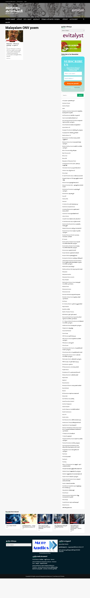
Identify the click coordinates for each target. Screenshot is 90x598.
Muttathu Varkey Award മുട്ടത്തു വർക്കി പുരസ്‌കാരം (71, 297)
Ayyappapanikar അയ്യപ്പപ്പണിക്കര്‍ (70, 132)
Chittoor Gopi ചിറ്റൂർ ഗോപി (68, 170)
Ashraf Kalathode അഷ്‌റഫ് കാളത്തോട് (71, 124)
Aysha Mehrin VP (66, 127)
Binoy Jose (64, 155)
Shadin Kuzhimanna (66, 411)
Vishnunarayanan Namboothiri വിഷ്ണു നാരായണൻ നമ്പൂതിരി (70, 496)
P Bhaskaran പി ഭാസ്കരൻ (68, 342)
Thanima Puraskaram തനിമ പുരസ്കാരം (71, 442)
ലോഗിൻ (7, 22)
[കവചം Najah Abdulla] (12, 519)
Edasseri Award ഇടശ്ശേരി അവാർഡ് (70, 182)
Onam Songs (65, 333)
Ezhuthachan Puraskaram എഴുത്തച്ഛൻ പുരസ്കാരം (71, 190)
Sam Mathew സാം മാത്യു (68, 398)
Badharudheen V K (66, 135)
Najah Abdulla (65, 306)
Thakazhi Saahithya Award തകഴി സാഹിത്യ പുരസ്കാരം (72, 439)
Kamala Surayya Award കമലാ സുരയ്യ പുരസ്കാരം (71, 231)
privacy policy (77, 87)
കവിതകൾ (19, 19)
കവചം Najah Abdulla (11, 525)
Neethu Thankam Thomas (68, 311)
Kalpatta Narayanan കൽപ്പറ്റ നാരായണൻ (71, 228)
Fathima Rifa (65, 198)
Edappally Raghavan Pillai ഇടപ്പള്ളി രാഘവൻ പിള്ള (72, 179)
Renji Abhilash (65, 388)
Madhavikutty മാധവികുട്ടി (68, 266)
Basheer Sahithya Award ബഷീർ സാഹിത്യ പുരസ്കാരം (72, 147)
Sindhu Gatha (65, 417)
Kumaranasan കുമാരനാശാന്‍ (69, 250)
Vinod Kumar (65, 492)
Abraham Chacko (66, 103)
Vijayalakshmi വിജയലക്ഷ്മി (68, 490)
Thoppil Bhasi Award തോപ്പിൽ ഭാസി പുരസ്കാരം (70, 450)
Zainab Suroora (65, 504)
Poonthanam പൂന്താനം (67, 364)
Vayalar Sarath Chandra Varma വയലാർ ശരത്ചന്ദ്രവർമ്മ (71, 480)
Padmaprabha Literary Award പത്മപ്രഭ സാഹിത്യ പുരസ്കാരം (71, 355)
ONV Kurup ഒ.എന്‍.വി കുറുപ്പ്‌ (12, 40)
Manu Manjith (65, 279)
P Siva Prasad (65, 345)
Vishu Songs (65, 499)
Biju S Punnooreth (66, 153)
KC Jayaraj (64, 239)
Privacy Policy (20, 1)
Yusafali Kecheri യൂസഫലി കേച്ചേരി (70, 502)
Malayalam (64, 271)
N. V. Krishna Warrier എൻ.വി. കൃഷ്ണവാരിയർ (72, 303)
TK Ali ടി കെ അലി (66, 456)
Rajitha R (64, 380)
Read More (8, 58)
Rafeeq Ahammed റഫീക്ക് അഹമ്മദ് (70, 374)
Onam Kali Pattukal (66, 330)
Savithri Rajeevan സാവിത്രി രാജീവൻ (70, 409)
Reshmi (64, 390)
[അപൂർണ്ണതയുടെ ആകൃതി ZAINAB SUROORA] (61, 519)
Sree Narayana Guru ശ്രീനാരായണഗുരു (71, 419)
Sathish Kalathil (65, 406)
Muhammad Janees (66, 289)
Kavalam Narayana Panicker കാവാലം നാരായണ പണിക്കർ (70, 235)
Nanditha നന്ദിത (66, 309)
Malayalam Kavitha (66, 274)
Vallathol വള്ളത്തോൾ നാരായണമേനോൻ (72, 473)
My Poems (64, 301)
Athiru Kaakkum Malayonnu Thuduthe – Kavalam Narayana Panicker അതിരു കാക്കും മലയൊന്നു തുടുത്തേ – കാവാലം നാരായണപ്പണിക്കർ (45, 567)
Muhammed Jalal (66, 291)
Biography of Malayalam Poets (69, 161)
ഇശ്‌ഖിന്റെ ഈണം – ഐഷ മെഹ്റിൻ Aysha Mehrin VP (71, 547)
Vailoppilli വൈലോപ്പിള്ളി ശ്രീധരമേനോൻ (72, 468)
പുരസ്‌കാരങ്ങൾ (73, 19)
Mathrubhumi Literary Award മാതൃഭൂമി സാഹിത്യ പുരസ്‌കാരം (71, 283)
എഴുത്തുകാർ (36, 19)
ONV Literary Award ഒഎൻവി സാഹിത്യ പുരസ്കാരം (71, 339)
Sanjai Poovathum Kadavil (68, 401)
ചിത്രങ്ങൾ (65, 19)
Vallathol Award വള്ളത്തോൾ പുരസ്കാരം (71, 471)
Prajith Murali (65, 369)
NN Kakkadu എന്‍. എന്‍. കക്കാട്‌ (69, 314)
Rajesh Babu (65, 377)
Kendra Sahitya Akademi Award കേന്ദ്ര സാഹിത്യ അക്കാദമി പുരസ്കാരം (71, 242)
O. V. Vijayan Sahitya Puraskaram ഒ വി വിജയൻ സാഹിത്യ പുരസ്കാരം (72, 322)
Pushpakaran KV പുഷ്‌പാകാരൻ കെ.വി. (71, 372)
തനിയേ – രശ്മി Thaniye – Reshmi (47, 559)
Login (25, 1)
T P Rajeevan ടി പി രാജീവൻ (68, 433)
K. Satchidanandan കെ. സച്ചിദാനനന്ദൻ (71, 221)
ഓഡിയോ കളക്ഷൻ (10, 19)
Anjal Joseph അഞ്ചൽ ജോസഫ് (69, 118)
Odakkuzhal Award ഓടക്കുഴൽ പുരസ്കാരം (71, 325)
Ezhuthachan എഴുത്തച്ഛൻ (68, 193)
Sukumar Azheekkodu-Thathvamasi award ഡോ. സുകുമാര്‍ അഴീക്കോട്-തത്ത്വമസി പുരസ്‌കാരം (71, 429)
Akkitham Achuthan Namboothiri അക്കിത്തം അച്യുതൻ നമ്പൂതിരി (72, 111)
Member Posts (65, 286)
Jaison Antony (65, 216)
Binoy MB (64, 158)
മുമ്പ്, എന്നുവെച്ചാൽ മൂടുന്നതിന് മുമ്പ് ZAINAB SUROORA (44, 527)
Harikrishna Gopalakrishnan (68, 206)
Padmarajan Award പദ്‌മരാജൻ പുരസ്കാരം (71, 359)
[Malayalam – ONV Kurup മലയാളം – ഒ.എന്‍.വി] (14, 36)
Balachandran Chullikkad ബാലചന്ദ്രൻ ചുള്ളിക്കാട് (71, 138)
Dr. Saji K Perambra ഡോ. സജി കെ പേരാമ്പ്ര (72, 175)
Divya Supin (65, 173)
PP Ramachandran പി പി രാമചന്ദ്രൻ (70, 367)
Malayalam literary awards (68, 277)
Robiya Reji (64, 396)
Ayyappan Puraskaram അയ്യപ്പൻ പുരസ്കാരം (72, 130)
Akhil (63, 108)
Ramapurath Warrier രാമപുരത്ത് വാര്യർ (71, 385)
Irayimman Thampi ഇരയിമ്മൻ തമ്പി (70, 213)
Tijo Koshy (64, 453)
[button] (84, 19)
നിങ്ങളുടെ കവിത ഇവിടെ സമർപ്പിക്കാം (50, 19)
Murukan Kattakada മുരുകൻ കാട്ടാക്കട (71, 294)
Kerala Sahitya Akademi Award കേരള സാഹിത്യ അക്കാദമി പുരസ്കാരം (70, 246)
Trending (64, 461)
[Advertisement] (39, 588)
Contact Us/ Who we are (10, 1)
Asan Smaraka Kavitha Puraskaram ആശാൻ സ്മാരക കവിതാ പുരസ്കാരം (72, 121)
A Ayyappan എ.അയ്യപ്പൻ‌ (68, 100)
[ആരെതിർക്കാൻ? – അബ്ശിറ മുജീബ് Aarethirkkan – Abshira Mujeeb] (77, 519)
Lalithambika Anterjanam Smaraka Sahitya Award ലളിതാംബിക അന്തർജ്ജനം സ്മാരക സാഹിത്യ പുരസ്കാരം (72, 262)
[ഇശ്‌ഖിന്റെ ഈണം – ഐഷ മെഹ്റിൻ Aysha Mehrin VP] (29, 519)
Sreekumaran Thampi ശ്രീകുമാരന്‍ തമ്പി (71, 422)
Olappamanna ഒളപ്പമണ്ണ (67, 328)
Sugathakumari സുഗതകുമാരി (69, 425)
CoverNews (55, 576)
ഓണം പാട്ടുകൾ (27, 19)
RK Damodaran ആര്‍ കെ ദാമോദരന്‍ (70, 393)
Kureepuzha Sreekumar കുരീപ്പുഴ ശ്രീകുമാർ (72, 258)
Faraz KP (64, 196)
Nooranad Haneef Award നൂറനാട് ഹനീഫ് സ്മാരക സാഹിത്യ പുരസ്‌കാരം (71, 317)
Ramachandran (65, 382)
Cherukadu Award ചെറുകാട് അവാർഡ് (71, 167)
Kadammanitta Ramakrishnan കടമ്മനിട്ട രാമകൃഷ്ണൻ (71, 224)
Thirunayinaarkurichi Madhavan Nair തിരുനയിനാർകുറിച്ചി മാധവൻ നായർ (71, 446)
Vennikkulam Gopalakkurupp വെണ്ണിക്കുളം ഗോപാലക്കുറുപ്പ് (71, 486)
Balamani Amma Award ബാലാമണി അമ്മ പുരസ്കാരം (71, 142)
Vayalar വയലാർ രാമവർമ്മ (68, 483)
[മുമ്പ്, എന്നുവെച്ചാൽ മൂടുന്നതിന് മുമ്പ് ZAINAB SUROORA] (45, 519)
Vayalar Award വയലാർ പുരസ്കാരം (70, 476)
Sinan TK (64, 414)
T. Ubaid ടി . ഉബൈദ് (66, 436)
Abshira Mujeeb (66, 105)
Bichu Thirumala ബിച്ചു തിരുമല (69, 150)
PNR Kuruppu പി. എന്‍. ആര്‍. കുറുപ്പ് (70, 361)
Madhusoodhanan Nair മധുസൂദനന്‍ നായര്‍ (72, 269)
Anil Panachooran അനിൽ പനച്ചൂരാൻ (71, 115)
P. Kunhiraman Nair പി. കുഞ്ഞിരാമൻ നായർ (72, 352)
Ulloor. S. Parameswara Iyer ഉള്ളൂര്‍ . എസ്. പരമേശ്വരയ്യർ (71, 465)
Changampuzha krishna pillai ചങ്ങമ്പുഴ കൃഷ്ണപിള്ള (71, 164)
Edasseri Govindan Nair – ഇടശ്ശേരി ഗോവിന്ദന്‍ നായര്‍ (72, 185)
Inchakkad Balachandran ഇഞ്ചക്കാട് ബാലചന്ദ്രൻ (70, 210)
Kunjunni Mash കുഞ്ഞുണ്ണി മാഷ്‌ (69, 255)
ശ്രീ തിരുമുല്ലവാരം (67, 507)
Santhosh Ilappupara (67, 404)
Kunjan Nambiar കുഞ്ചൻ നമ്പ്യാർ (70, 252)
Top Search (64, 459)
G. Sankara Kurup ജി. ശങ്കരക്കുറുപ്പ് (70, 204)
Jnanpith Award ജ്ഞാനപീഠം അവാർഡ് (71, 218)
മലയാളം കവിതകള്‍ (14, 9)
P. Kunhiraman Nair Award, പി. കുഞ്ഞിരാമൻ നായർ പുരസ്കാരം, (72, 348)
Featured (64, 201)
